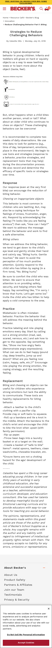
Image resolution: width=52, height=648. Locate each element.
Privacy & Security (16, 599)
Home (5, 18)
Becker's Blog (32, 18)
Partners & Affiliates (18, 584)
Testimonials (13, 594)
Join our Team (14, 589)
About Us (10, 574)
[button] (4, 9)
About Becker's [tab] (15, 567)
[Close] (49, 609)
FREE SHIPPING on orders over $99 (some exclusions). (26, 2)
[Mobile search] (41, 9)
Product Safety (14, 579)
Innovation (10, 21)
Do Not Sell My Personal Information (26, 634)
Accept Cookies (26, 642)
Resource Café (17, 18)
